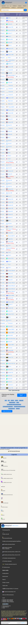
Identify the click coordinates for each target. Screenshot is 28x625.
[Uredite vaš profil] (26, 3)
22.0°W (3, 317)
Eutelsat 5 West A (11, 291)
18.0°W (3, 311)
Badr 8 (9, 152)
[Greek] (20, 618)
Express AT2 (10, 48)
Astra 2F (9, 143)
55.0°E (3, 51)
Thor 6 (9, 255)
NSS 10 (10, 354)
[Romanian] (3, 619)
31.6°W (3, 338)
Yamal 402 (10, 51)
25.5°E (3, 159)
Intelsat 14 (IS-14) (11, 363)
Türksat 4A (10, 85)
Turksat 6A (10, 88)
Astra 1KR (10, 193)
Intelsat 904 (10, 335)
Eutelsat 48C (10, 241)
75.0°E (3, 18)
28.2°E (3, 140)
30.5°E (3, 131)
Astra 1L (9, 320)
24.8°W (3, 323)
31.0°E (3, 128)
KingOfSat (23, 622)
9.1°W (3, 292)
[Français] (3, 618)
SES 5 (9, 220)
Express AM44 (11, 295)
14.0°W (3, 302)
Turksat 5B (10, 91)
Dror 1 (9, 264)
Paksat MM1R (11, 107)
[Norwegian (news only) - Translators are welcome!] (9, 618)
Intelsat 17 (10, 33)
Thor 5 (9, 252)
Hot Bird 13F (10, 205)
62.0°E (3, 42)
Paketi (3, 579)
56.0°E (3, 48)
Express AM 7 (11, 97)
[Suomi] (21, 618)
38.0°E (3, 107)
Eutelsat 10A (10, 298)
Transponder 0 (12, 408)
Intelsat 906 (10, 39)
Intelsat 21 (10, 381)
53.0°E (3, 54)
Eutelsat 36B (10, 66)
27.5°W (3, 326)
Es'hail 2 (9, 155)
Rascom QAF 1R (11, 235)
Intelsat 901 (10, 326)
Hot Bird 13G (10, 202)
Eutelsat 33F (10, 122)
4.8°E (3, 220)
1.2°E (3, 242)
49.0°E (3, 73)
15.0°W (3, 305)
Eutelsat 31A (10, 189)
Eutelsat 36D (10, 113)
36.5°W (3, 351)
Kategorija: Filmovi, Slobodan (8, 601)
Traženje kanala (6, 567)
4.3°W (3, 267)
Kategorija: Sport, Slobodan (7, 599)
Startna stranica (15, 525)
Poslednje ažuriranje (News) (9, 544)
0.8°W (3, 245)
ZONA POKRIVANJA (6, 7)
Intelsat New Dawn (11, 338)
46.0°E (3, 79)
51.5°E (3, 63)
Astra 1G (10, 125)
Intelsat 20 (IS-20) (11, 30)
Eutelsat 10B (10, 208)
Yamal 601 (10, 72)
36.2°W (3, 347)
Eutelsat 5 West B (11, 270)
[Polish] (15, 618)
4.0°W (3, 264)
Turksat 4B (10, 69)
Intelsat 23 (10, 375)
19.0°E (3, 193)
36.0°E (3, 110)
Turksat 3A (10, 94)
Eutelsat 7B (10, 214)
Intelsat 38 (10, 82)
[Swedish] (8, 618)
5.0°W (3, 270)
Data (18, 402)
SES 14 (9, 366)
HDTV (12, 400)
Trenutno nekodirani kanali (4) (11, 564)
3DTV (16, 400)
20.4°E (3, 177)
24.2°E (3, 162)
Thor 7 (9, 245)
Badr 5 (9, 137)
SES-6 (9, 360)
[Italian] (14, 618)
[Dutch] (5, 618)
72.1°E (3, 21)
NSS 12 (10, 45)
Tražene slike (5, 585)
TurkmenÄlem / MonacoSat (10, 61)
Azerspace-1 (10, 79)
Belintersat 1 (10, 63)
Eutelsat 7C (10, 217)
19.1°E (3, 189)
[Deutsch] (6, 618)
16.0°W (3, 308)
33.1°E (3, 119)
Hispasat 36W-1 (11, 344)
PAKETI (24, 5)
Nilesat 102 (10, 273)
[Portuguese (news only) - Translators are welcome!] (11, 618)
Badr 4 (9, 116)
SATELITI (14, 5)
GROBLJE (13, 7)
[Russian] (26, 618)
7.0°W (3, 273)
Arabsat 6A (10, 134)
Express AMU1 (11, 110)
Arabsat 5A (10, 131)
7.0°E (3, 214)
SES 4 (9, 317)
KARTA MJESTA (20, 7)
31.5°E (3, 125)
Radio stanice (12, 402)
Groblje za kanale (5, 582)
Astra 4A (9, 223)
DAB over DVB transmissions (8, 594)
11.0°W (3, 295)
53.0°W (3, 375)
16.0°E (3, 199)
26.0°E (3, 149)
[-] (10, 5)
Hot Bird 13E (10, 308)
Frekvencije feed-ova (6, 605)
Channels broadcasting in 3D (9, 591)
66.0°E (3, 33)
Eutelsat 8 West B (11, 288)
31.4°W (3, 335)
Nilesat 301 (10, 276)
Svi (5, 400)
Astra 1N (10, 186)
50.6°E (3, 76)
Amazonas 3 (10, 384)
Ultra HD (21, 400)
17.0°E (3, 196)
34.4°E (3, 116)
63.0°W (3, 388)
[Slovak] (18, 618)
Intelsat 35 (10, 341)
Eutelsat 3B (10, 232)
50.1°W (3, 369)
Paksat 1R (10, 229)
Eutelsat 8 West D (11, 285)
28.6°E (3, 137)
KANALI (19, 5)
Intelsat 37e (10, 311)
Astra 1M (10, 180)
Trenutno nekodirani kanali (19, 406)
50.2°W (3, 372)
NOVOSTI (4, 5)
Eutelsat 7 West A (11, 282)
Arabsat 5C (10, 174)
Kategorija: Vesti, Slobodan (7, 600)
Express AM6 (10, 54)
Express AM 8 (11, 302)
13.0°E (3, 202)
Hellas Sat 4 (10, 100)
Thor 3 (9, 267)
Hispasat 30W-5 (11, 329)
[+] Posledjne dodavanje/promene (14, 404)
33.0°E (3, 122)
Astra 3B (9, 168)
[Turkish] (24, 618)
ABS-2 (9, 18)
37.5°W (3, 354)
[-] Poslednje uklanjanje (7, 406)
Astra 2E (9, 140)
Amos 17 (9, 196)
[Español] (12, 618)
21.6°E (3, 171)
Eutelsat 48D (10, 350)
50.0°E (3, 70)
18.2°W (3, 314)
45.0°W (3, 363)
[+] (7, 5)
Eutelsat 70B (10, 27)
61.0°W (3, 384)
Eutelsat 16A (10, 199)
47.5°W (3, 366)
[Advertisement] (14, 432)
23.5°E (3, 165)
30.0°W (3, 329)
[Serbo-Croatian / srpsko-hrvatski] (2, 619)
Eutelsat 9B (10, 211)
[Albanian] (6, 619)
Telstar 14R (10, 388)
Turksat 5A (10, 128)
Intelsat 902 (10, 369)
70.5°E (3, 27)
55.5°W (3, 378)
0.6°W (3, 249)
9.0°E (3, 211)
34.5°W (3, 341)
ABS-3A (9, 261)
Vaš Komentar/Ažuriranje (15, 451)
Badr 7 (9, 149)
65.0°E (3, 36)
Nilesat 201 (10, 279)
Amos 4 (9, 36)
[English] (2, 618)
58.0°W (3, 381)
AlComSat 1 (10, 323)
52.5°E (3, 57)
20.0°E (3, 174)
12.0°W (3, 298)
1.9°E (3, 239)
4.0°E (3, 226)
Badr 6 (9, 176)
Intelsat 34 (10, 378)
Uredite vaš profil (5, 534)
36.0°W (3, 344)
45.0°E (3, 82)
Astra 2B (9, 248)
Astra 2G (10, 146)
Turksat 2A (10, 161)
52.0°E (3, 60)
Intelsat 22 (10, 24)
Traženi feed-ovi (5, 606)
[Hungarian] (5, 619)
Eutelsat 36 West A (12, 75)
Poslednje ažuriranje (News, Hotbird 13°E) (12, 551)
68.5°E (3, 30)
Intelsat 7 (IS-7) (11, 314)
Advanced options (22, 395)
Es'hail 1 (9, 158)
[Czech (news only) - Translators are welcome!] (17, 618)
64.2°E (3, 39)
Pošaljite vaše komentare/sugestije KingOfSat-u (11, 541)
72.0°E (3, 24)
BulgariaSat (10, 239)
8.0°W (3, 285)
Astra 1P (9, 183)
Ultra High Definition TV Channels (11, 588)
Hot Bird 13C (10, 372)
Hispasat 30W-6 (11, 332)
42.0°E (3, 85)
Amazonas (10, 347)
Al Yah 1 (9, 57)
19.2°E (3, 180)
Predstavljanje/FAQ (6, 530)
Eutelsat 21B (10, 171)
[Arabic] (23, 618)
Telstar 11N (10, 357)
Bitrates (17, 408)
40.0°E (3, 97)
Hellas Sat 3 (10, 103)
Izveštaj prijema (5, 573)
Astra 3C (9, 165)
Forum (3, 607)
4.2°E (3, 229)
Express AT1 (10, 20)
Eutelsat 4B (10, 226)
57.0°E (3, 45)
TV (8, 400)
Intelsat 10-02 (10, 258)
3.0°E (3, 233)
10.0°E (3, 208)
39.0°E (3, 101)
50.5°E (3, 67)
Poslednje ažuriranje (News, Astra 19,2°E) (12, 554)
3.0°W (3, 261)
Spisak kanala (5, 576)
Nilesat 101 (10, 119)
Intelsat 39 (10, 42)
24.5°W (3, 320)
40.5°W (3, 360)
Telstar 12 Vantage (9, 305)
